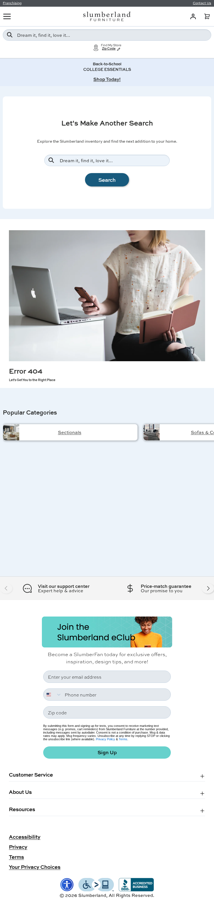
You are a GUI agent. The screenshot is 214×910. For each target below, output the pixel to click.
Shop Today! (107, 79)
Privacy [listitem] (18, 846)
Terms (123, 739)
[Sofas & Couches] (152, 432)
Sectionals (69, 432)
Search (107, 179)
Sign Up (107, 752)
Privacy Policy (105, 739)
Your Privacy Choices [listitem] (34, 866)
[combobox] (107, 35)
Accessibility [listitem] (24, 836)
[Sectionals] (11, 432)
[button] (207, 16)
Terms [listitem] (16, 856)
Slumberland (92, 895)
